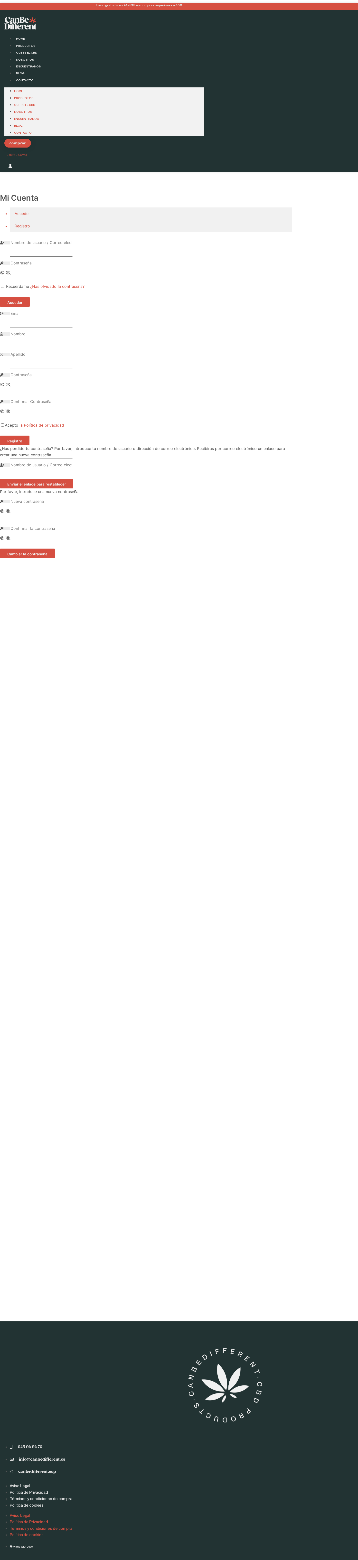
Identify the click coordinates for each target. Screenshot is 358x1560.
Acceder (14, 302)
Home (20, 38)
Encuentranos (28, 66)
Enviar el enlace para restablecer (36, 484)
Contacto (25, 80)
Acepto (34, 425)
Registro (14, 441)
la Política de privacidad (41, 425)
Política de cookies (27, 1505)
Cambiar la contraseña (27, 554)
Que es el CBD (26, 52)
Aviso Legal (20, 1485)
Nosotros (25, 59)
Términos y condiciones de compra (41, 1498)
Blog (20, 73)
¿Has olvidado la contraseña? (57, 286)
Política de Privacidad (29, 1492)
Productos (26, 45)
